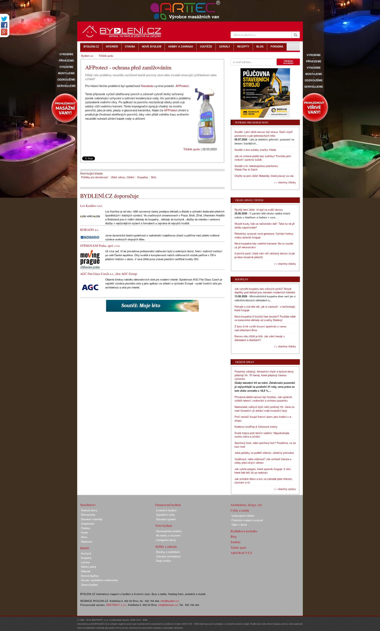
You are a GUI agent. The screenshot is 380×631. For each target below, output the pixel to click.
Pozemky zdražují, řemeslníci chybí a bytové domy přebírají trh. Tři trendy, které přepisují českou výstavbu (264, 375)
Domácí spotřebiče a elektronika (99, 580)
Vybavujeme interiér (242, 515)
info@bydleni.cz (170, 601)
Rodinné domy (89, 510)
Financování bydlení (168, 505)
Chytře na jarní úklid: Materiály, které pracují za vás (264, 176)
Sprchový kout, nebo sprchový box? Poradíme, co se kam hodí (265, 444)
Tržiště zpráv (191, 149)
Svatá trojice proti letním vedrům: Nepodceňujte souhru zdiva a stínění (262, 435)
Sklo (153, 177)
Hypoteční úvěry (165, 514)
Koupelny (142, 177)
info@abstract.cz (168, 605)
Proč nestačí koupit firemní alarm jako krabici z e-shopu (263, 418)
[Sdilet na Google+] (4, 32)
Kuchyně (86, 553)
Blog (234, 536)
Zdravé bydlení (89, 584)
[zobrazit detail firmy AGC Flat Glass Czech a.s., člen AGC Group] (90, 287)
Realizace (86, 541)
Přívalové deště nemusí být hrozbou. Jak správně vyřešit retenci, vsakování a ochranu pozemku (263, 399)
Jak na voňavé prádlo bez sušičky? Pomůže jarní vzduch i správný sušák (263, 158)
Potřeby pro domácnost (94, 177)
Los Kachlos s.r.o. (91, 206)
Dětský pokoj (88, 566)
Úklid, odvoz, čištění (122, 177)
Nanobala (147, 86)
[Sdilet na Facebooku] (4, 25)
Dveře (84, 532)
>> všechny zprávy (285, 489)
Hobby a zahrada (166, 546)
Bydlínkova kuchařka (244, 531)
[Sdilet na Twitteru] (4, 18)
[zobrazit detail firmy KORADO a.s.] (90, 237)
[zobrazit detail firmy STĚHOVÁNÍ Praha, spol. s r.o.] (90, 259)
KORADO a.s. (89, 229)
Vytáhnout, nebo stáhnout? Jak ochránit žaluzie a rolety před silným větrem (263, 461)
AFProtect (182, 86)
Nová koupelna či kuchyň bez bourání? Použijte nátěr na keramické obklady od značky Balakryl (265, 318)
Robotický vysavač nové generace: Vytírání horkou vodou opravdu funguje (264, 235)
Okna (84, 537)
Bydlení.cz (87, 56)
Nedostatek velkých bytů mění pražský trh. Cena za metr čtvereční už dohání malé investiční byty (264, 408)
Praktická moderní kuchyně (247, 520)
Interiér (84, 548)
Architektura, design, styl (246, 505)
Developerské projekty (169, 531)
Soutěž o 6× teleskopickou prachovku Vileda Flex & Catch (256, 167)
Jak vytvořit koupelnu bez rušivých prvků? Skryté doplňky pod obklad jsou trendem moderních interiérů (265, 290)
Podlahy (85, 528)
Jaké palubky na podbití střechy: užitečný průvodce (264, 453)
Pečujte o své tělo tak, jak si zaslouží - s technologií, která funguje (265, 308)
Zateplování (87, 523)
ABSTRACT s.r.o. (116, 605)
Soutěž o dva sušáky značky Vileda (255, 150)
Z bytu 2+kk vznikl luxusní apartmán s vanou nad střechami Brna (260, 328)
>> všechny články (285, 182)
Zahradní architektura (168, 556)
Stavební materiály (92, 519)
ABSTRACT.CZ (241, 553)
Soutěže (235, 542)
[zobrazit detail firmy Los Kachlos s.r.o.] (90, 216)
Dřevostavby (88, 514)
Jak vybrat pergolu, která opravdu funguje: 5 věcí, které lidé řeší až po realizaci (263, 471)
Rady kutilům (163, 561)
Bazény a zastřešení (168, 552)
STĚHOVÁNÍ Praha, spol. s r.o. (100, 245)
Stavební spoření (166, 519)
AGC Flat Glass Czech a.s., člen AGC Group (108, 274)
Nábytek (85, 571)
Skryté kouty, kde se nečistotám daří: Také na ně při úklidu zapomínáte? (265, 225)
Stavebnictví (87, 505)
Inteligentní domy (166, 540)
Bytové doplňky (90, 576)
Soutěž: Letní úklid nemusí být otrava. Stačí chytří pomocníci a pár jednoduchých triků (264, 133)
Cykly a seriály (240, 510)
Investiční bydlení (166, 510)
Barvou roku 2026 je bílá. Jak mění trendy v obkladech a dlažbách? (260, 338)
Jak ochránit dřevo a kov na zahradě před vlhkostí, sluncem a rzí (264, 480)
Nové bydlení (163, 525)
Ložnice (85, 562)
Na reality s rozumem (168, 535)
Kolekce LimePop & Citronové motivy (256, 426)
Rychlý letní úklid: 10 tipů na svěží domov (259, 209)
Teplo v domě (239, 524)
